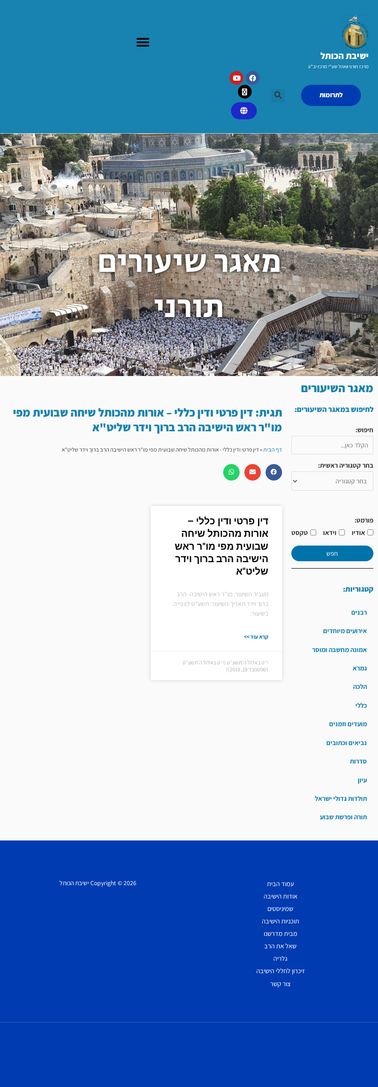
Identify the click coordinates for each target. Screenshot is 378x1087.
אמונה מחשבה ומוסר (339, 649)
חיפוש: (364, 429)
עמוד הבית (280, 883)
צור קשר (280, 983)
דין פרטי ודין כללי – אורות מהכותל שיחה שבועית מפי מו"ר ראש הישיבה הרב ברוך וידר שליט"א (221, 546)
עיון (362, 780)
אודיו (358, 532)
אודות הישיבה (280, 896)
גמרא (360, 668)
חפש (332, 553)
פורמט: (363, 520)
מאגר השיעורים (337, 387)
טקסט (299, 532)
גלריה (280, 958)
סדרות (358, 761)
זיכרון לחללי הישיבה (280, 970)
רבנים (359, 612)
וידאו (330, 532)
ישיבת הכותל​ (344, 56)
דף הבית (272, 449)
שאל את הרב (280, 945)
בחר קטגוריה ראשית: (345, 465)
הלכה (360, 686)
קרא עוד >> (256, 636)
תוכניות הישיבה (280, 921)
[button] (142, 42)
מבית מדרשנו (280, 933)
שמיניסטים (280, 908)
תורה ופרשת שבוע (343, 816)
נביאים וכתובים (346, 742)
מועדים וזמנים (348, 723)
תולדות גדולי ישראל (341, 798)
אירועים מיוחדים (345, 630)
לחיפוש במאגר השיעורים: (334, 409)
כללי (361, 705)
